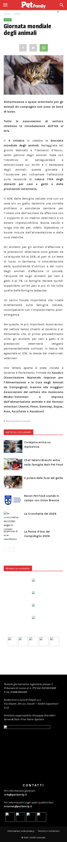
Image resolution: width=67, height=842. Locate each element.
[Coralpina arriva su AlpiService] (13, 446)
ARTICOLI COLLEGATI (18, 432)
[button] (62, 7)
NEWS (17, 13)
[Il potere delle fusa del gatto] (13, 482)
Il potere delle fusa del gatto (43, 478)
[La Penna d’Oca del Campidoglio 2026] (13, 535)
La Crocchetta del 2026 (40, 513)
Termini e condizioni (48, 831)
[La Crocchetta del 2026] (13, 521)
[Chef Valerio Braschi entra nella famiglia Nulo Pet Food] (13, 464)
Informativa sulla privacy (20, 831)
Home (7, 13)
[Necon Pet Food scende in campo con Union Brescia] (13, 500)
